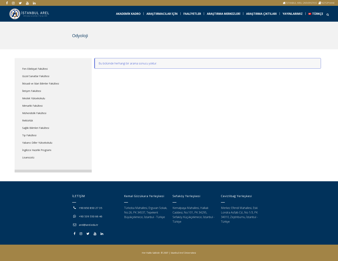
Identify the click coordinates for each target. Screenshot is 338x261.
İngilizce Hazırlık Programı (36, 150)
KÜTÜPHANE (328, 2)
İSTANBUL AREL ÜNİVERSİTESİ (301, 2)
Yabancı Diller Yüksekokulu (37, 142)
